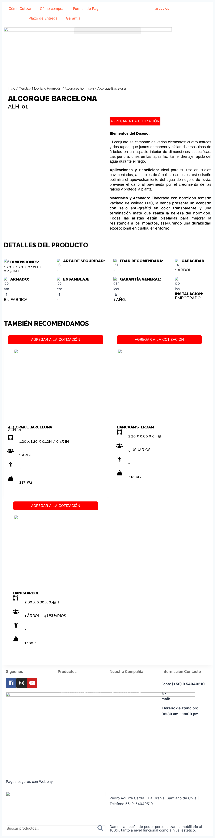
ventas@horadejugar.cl (191, 699)
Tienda (24, 88)
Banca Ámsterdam (135, 427)
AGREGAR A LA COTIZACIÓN (135, 121)
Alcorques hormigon (79, 88)
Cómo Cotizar (20, 9)
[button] (107, 30)
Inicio (11, 88)
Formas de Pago (87, 9)
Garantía (73, 18)
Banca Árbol (26, 593)
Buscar (101, 828)
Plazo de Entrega (43, 18)
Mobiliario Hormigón (46, 88)
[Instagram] (21, 683)
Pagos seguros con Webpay (29, 781)
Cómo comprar (52, 9)
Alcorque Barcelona (30, 427)
